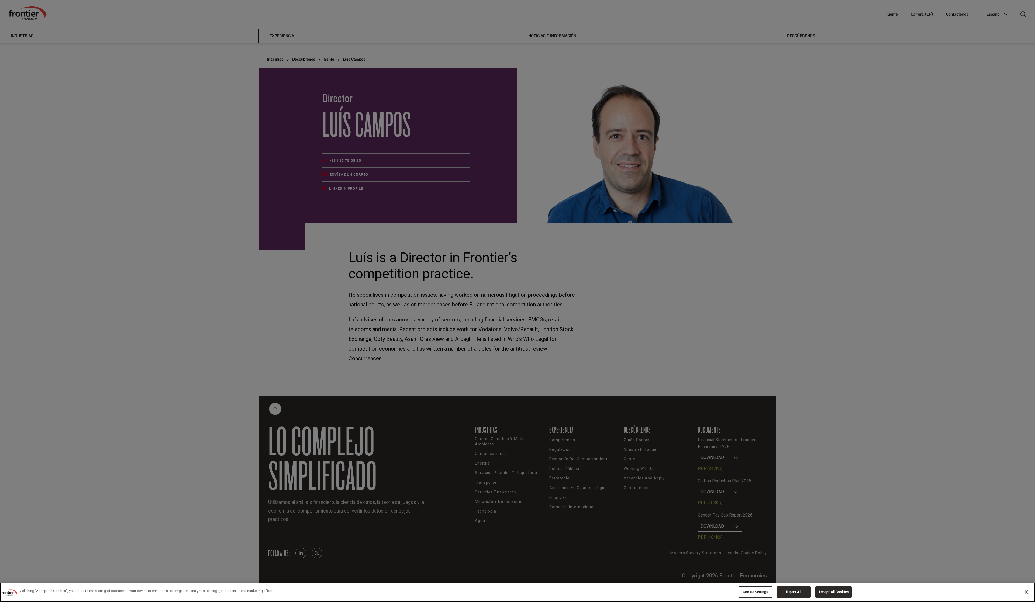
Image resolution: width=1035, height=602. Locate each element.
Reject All (793, 592)
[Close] (1026, 592)
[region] (517, 592)
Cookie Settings (755, 592)
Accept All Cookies (833, 592)
